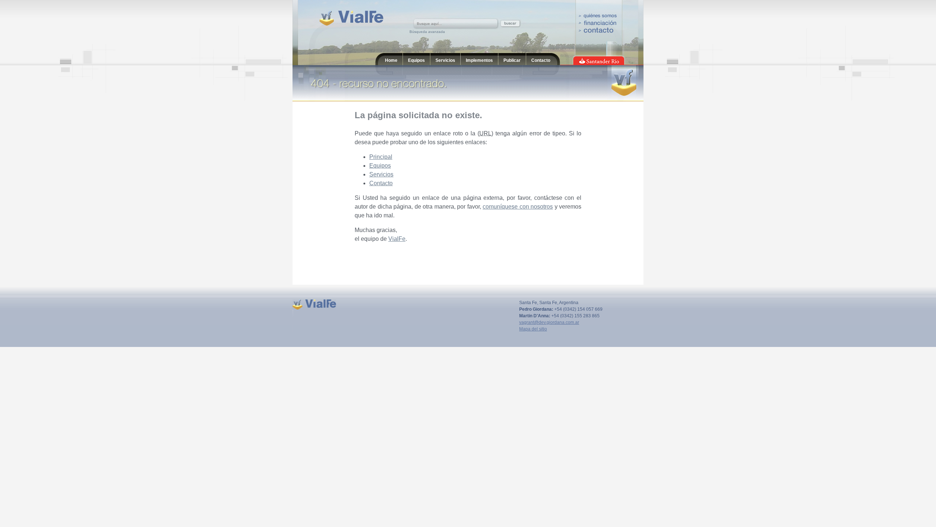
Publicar (512, 60)
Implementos (479, 60)
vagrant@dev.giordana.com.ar (549, 322)
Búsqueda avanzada (427, 32)
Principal (380, 157)
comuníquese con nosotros (518, 206)
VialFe (396, 239)
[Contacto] (598, 30)
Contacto (540, 60)
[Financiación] (598, 23)
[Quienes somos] (598, 17)
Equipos (416, 60)
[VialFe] (352, 18)
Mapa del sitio (533, 329)
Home (391, 60)
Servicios (445, 60)
